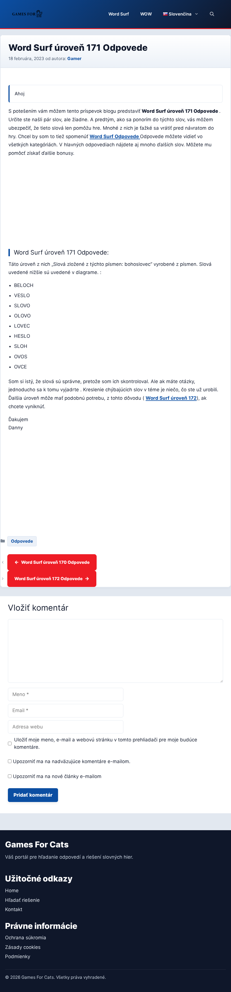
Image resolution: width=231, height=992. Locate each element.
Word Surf (118, 14)
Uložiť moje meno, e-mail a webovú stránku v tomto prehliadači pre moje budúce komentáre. (105, 743)
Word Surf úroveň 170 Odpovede (55, 562)
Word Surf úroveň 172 (171, 398)
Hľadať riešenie (22, 900)
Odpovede (22, 541)
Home (12, 890)
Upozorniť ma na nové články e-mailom (57, 776)
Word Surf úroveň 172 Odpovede (48, 578)
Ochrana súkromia (25, 937)
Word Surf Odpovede (115, 136)
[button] (212, 14)
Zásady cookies (23, 947)
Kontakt (13, 909)
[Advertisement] (115, 201)
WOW (146, 14)
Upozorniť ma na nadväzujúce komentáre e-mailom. (71, 761)
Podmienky (17, 956)
